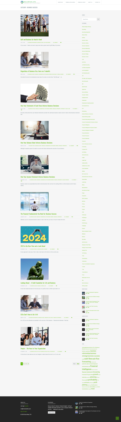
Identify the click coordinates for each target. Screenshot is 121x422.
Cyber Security (84, 86)
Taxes (83, 255)
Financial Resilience (85, 133)
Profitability (52, 351)
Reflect (88, 385)
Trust (83, 269)
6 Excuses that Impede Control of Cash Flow (92, 311)
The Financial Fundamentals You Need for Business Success (38, 214)
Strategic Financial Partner (86, 247)
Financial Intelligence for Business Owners (89, 127)
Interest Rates (84, 179)
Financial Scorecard (85, 135)
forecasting (96, 372)
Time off (96, 386)
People (48, 351)
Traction (83, 266)
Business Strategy (34, 249)
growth (95, 374)
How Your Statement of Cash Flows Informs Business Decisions (40, 105)
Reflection (83, 233)
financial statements (87, 372)
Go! (98, 19)
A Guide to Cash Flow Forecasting (91, 306)
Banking (83, 37)
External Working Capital (86, 116)
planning (45, 249)
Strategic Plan (84, 250)
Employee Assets (85, 97)
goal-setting (90, 374)
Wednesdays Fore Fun (86, 277)
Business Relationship (86, 48)
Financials (84, 141)
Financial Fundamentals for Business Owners (43, 74)
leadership (84, 377)
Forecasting (84, 146)
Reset (90, 385)
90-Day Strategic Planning (86, 26)
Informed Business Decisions (87, 176)
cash (83, 59)
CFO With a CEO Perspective (87, 78)
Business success (40, 42)
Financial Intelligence (49, 317)
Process (83, 206)
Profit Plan (83, 220)
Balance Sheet (32, 145)
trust (99, 386)
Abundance (87, 349)
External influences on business (87, 113)
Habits (99, 374)
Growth (83, 157)
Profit (83, 212)
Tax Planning (84, 253)
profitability (92, 380)
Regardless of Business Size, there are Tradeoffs (35, 71)
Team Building (84, 258)
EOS (82, 108)
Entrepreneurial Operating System (88, 103)
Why (45, 285)
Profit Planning (84, 223)
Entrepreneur (84, 100)
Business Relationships (32, 42)
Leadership (84, 182)
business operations (86, 351)
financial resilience (94, 369)
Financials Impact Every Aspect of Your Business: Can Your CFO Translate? (92, 302)
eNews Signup (51, 412)
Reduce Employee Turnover (86, 231)
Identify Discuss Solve (86, 165)
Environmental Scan (85, 105)
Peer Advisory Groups (85, 190)
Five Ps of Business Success (42, 351)
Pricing (83, 203)
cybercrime (84, 363)
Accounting (84, 29)
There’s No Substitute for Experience (92, 292)
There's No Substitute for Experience (88, 263)
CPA (82, 83)
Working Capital (84, 285)
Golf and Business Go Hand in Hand (31, 39)
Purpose (42, 285)
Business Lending (85, 43)
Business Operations (85, 45)
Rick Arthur (84, 239)
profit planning (91, 382)
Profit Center (84, 214)
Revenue (83, 236)
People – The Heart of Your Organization (33, 348)
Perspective (84, 195)
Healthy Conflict (84, 163)
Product (83, 209)
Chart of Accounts (85, 81)
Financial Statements (56, 108)
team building (92, 386)
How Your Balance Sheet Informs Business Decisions (36, 142)
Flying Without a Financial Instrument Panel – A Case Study (92, 329)
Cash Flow (84, 62)
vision (93, 389)
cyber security (89, 363)
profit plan (86, 382)
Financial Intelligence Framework (88, 130)
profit (87, 380)
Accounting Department (86, 32)
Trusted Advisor (85, 272)
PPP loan (98, 377)
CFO (82, 75)
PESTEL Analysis (85, 198)
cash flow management (86, 67)
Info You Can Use (85, 173)
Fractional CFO (55, 74)
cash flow (88, 359)
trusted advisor (85, 389)
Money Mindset (84, 187)
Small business (60, 74)
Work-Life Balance (85, 283)
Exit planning (84, 111)
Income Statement (65, 179)
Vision (83, 274)
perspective (88, 377)
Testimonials (84, 261)
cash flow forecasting (85, 64)
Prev (74, 363)
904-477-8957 (24, 411)
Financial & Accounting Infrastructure (88, 119)
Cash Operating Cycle (85, 73)
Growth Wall (84, 160)
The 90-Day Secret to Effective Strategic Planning (93, 297)
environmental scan (86, 366)
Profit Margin (84, 217)
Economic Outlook (85, 94)
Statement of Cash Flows (65, 108)
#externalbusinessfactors (87, 347)
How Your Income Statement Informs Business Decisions (38, 177)
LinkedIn (26, 406)
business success (94, 356)
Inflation (83, 171)
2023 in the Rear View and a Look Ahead (33, 246)
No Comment (55, 42)
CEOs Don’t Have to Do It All (30, 314)
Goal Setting (84, 152)
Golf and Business (47, 42)
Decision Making (85, 92)
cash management (85, 70)
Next (78, 363)
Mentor (83, 184)
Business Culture (85, 40)
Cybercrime (84, 89)
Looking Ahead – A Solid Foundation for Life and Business (38, 283)
